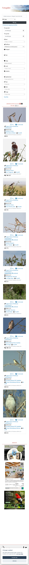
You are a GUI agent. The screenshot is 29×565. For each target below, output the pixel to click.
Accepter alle (14, 557)
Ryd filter (6, 97)
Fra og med (7, 28)
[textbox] (14, 42)
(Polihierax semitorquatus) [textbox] (11, 46)
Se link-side (20, 124)
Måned (5, 39)
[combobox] (14, 42)
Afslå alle (14, 560)
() (11, 239)
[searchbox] (14, 63)
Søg (15, 22)
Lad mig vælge (19, 553)
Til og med (6, 33)
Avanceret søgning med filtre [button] (10, 25)
